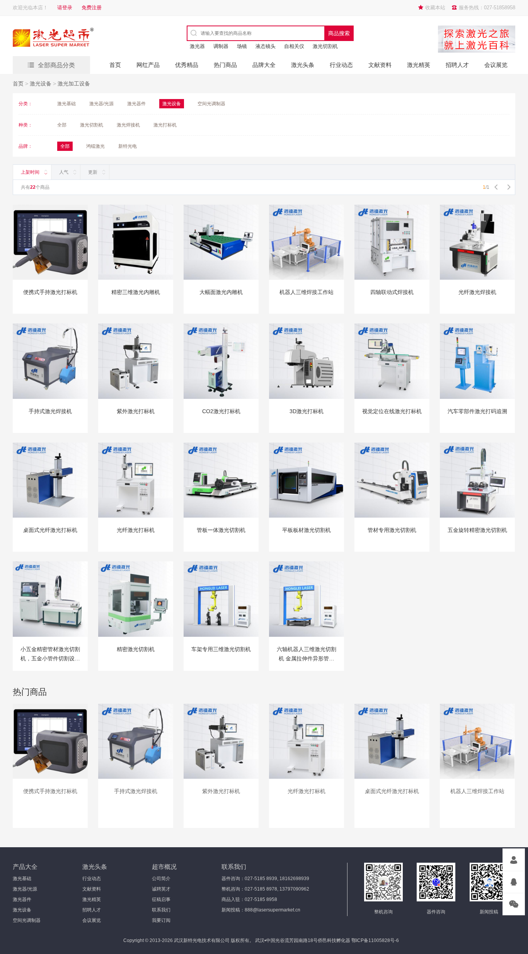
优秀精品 (186, 65)
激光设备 (40, 83)
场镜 (242, 46)
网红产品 (148, 65)
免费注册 (92, 7)
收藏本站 (435, 7)
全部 (61, 125)
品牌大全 (264, 65)
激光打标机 (165, 125)
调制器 (220, 46)
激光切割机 (325, 46)
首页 (115, 65)
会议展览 (496, 65)
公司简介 (161, 878)
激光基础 (66, 103)
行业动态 (341, 65)
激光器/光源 (101, 103)
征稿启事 (161, 899)
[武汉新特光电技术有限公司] (80, 38)
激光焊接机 (128, 125)
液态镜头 (265, 46)
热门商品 (225, 65)
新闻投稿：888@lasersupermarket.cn (260, 910)
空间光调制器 (211, 103)
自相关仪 (294, 46)
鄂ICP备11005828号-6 (375, 940)
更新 (92, 172)
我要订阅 (161, 920)
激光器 (197, 46)
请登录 (64, 7)
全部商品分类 (56, 65)
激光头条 (302, 65)
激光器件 (136, 103)
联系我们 (161, 910)
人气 (63, 172)
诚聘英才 (161, 889)
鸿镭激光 (95, 146)
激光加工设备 (74, 83)
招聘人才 (457, 65)
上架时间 (30, 172)
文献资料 (380, 65)
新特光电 (127, 146)
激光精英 (418, 65)
